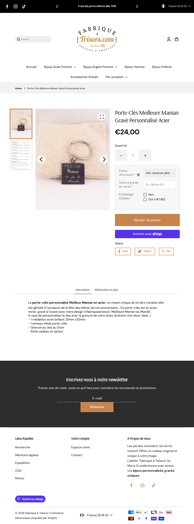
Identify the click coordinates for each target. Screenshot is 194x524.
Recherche (22, 447)
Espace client (80, 447)
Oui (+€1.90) (157, 199)
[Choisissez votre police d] (138, 174)
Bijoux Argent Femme (98, 67)
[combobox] (35, 39)
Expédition (22, 463)
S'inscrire (97, 407)
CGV (18, 471)
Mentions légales (26, 455)
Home (18, 88)
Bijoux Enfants (162, 67)
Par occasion (115, 77)
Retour (19, 478)
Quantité (121, 146)
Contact (76, 455)
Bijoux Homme (135, 67)
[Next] (137, 6)
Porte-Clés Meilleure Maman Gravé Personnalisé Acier (56, 88)
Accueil (31, 67)
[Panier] (176, 39)
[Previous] (57, 6)
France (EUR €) (178, 6)
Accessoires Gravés (84, 77)
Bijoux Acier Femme (58, 67)
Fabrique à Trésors (36, 513)
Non (151, 194)
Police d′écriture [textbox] (131, 173)
